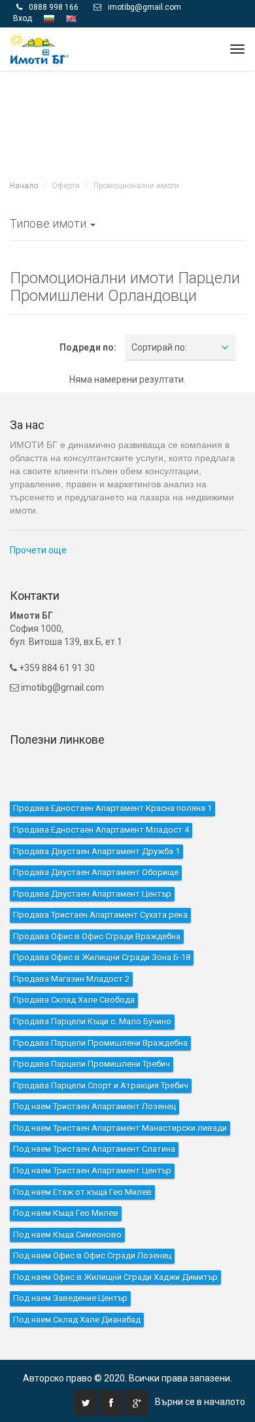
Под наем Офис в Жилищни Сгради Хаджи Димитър (115, 1250)
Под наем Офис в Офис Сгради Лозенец (92, 1228)
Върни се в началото (200, 1374)
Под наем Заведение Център (70, 1270)
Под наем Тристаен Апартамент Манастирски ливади (120, 1100)
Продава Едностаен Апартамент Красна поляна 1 (112, 781)
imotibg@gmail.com (62, 659)
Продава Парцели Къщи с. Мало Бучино (92, 994)
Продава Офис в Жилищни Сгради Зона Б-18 (101, 930)
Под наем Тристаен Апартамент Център (92, 1143)
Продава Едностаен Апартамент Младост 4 (101, 802)
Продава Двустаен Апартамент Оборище (95, 845)
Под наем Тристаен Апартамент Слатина (94, 1121)
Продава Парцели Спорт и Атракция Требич (100, 1057)
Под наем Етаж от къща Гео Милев (82, 1164)
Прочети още (38, 522)
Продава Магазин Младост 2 (71, 951)
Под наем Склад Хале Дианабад (77, 1292)
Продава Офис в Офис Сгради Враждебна (96, 909)
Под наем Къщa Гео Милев (65, 1185)
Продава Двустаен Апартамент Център (92, 866)
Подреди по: (88, 320)
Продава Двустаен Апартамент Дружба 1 (96, 823)
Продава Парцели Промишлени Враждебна (100, 1015)
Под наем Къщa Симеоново (67, 1206)
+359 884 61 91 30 (56, 639)
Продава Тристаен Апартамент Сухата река (100, 887)
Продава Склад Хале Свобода (74, 972)
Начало (24, 158)
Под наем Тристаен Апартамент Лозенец (94, 1079)
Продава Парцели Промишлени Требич (91, 1036)
